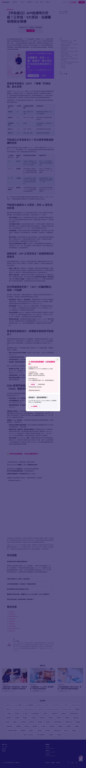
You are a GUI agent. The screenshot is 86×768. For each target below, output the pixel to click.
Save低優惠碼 (34, 406)
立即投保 (33, 384)
